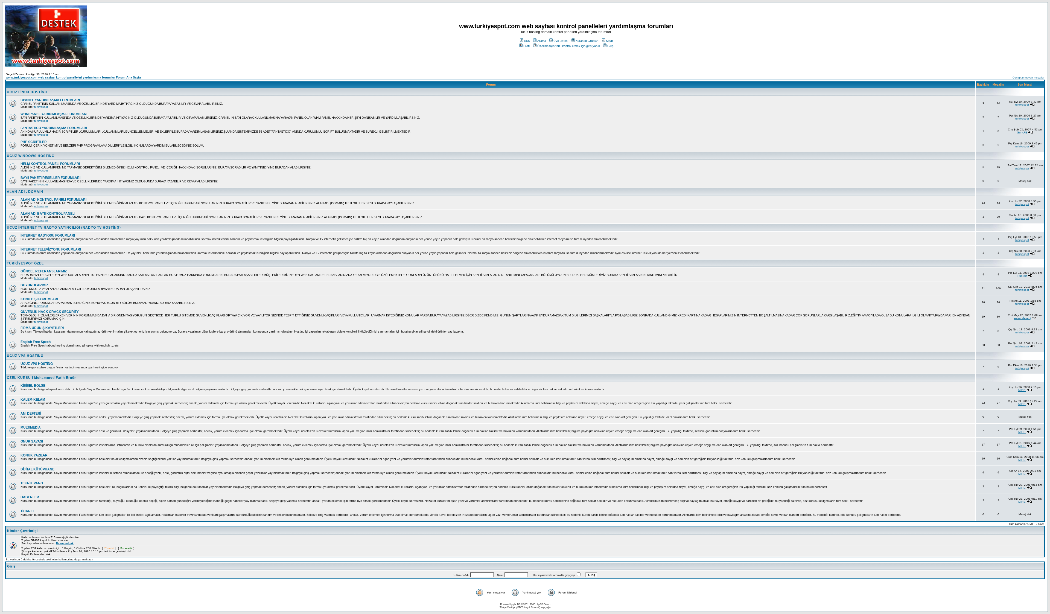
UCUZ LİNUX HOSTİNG (27, 92)
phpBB (516, 604)
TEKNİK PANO (32, 483)
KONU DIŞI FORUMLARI (39, 299)
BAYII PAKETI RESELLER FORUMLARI (50, 178)
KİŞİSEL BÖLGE (33, 386)
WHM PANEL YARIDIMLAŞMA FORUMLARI (54, 114)
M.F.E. (1022, 390)
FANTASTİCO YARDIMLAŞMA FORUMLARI (54, 128)
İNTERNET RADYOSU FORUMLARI (48, 235)
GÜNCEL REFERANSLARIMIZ (44, 271)
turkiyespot (41, 106)
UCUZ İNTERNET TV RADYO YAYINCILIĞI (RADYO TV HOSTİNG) (64, 227)
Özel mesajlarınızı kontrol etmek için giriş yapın (568, 46)
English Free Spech (36, 342)
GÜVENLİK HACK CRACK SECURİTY (50, 312)
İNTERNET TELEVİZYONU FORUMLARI (51, 249)
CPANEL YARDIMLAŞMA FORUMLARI (50, 100)
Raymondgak (65, 543)
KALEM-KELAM (33, 399)
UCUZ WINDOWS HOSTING (30, 156)
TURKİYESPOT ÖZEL (25, 263)
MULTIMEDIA (31, 427)
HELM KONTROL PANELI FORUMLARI (50, 164)
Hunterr (1022, 275)
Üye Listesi (560, 40)
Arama (541, 40)
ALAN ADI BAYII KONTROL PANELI (48, 214)
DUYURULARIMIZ (34, 285)
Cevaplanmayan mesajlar (1028, 77)
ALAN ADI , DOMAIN (25, 192)
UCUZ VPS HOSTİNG (25, 356)
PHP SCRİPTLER (34, 142)
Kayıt (609, 40)
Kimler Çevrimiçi (22, 531)
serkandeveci (1022, 318)
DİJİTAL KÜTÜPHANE (37, 469)
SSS (527, 40)
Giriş (610, 46)
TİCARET (28, 511)
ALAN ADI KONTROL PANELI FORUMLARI (53, 200)
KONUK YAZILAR (34, 455)
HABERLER (30, 497)
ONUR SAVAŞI (32, 441)
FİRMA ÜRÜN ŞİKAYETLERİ (42, 328)
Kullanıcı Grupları (587, 40)
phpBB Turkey (520, 607)
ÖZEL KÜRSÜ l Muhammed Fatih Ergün (42, 378)
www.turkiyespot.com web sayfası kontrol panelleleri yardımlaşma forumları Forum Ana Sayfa (73, 77)
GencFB (1022, 132)
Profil (526, 46)
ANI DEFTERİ (31, 413)
